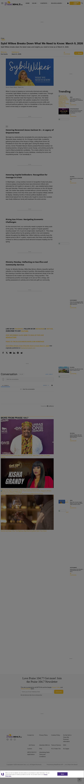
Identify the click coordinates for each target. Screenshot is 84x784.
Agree (62, 774)
